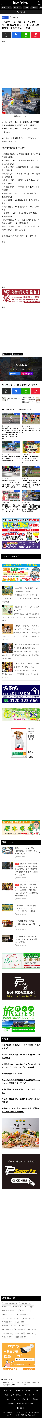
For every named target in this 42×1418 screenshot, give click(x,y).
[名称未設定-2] (21, 304)
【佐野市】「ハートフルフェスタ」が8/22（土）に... (26, 608)
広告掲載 (36, 1399)
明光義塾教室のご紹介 (12, 1074)
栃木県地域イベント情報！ (26, 1403)
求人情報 (8, 1333)
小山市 (21, 1329)
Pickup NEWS (10, 1303)
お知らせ (25, 1310)
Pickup (35, 1395)
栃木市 (33, 1329)
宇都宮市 (8, 1329)
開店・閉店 (21, 1337)
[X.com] (21, 12)
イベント (9, 1314)
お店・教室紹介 (11, 1310)
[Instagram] (24, 12)
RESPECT (17, 7)
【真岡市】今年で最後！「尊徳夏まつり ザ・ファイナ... (26, 665)
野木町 (8, 1337)
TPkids (18, 1307)
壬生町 (24, 1326)
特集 (19, 1333)
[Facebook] (18, 12)
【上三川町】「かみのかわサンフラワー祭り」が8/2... (26, 589)
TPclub (7, 1307)
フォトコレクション (12, 1318)
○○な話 (26, 7)
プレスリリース (31, 1318)
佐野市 (20, 1322)
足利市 (31, 1333)
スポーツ (34, 7)
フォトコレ (16, 1399)
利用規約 (11, 1403)
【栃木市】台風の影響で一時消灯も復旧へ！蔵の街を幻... (26, 646)
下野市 (8, 1322)
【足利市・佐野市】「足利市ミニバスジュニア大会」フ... (26, 627)
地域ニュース (6, 7)
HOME (5, 1379)
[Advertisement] (21, 64)
